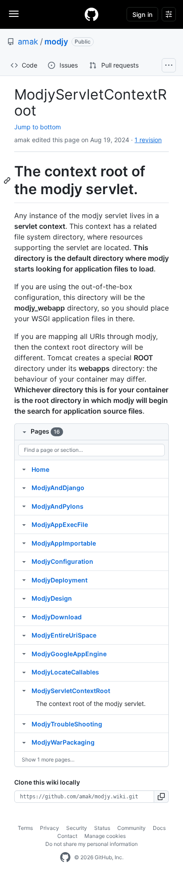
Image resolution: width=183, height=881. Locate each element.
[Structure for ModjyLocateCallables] (24, 672)
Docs (159, 828)
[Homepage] (91, 14)
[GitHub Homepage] (65, 857)
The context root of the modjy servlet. (91, 703)
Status (102, 828)
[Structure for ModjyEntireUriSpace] (24, 635)
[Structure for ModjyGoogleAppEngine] (24, 653)
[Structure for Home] (24, 469)
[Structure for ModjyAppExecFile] (24, 524)
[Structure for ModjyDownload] (24, 617)
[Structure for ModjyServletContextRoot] (24, 690)
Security (76, 828)
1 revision (148, 140)
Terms (25, 828)
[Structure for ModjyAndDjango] (24, 487)
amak (28, 41)
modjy (56, 41)
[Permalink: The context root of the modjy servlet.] (8, 180)
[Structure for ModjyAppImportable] (24, 543)
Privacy (49, 828)
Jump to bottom (37, 127)
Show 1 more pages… (48, 759)
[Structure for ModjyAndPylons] (24, 506)
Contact (67, 836)
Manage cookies (105, 836)
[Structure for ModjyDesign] (24, 598)
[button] (161, 796)
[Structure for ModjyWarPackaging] (24, 742)
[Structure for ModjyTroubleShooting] (24, 724)
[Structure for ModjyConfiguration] (24, 561)
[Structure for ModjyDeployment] (24, 580)
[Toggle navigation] (13, 13)
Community (131, 828)
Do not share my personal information (91, 844)
